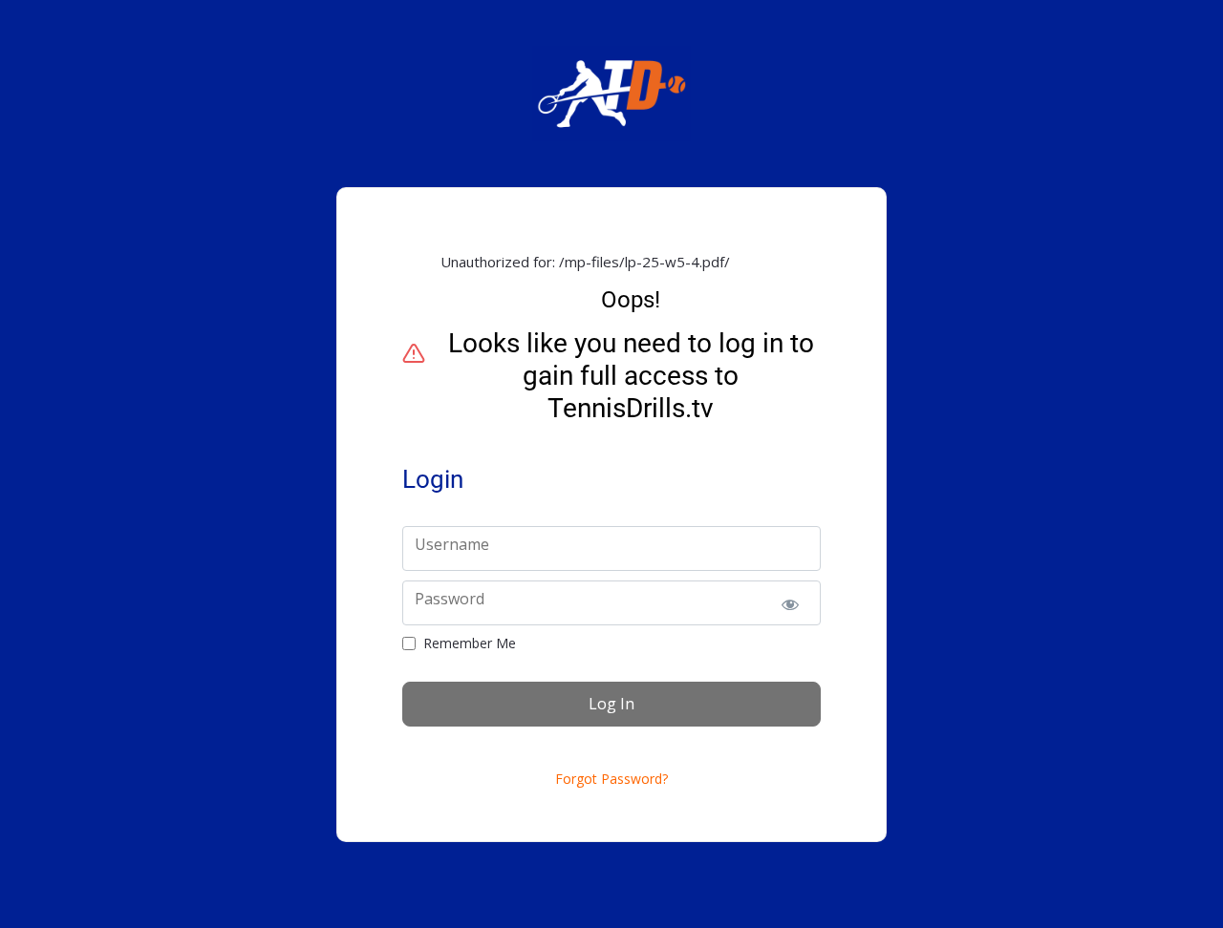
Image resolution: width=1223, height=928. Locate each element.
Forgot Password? (611, 779)
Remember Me (469, 643)
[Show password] (790, 602)
